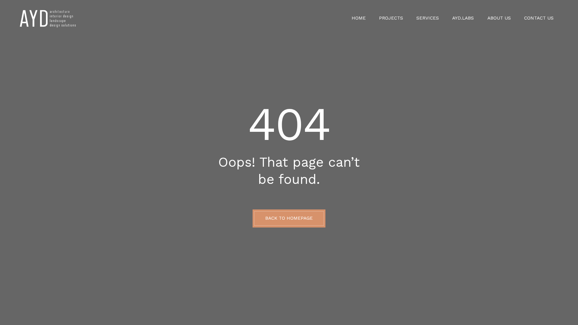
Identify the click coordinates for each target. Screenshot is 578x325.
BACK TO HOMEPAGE (289, 218)
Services (427, 18)
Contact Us (539, 18)
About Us (499, 18)
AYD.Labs (463, 18)
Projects (391, 18)
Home (359, 18)
